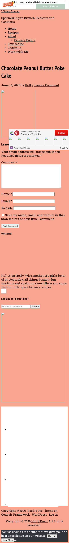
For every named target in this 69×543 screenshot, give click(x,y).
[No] (15, 540)
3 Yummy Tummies (10, 11)
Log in (53, 514)
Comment (9, 162)
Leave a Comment (46, 85)
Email (6, 201)
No (54, 536)
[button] (34, 4)
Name (6, 194)
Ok (49, 536)
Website (7, 208)
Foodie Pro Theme (40, 511)
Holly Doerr (39, 521)
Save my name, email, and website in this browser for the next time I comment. (33, 217)
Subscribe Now (50, 6)
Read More (8, 540)
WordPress (39, 514)
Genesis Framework (15, 514)
